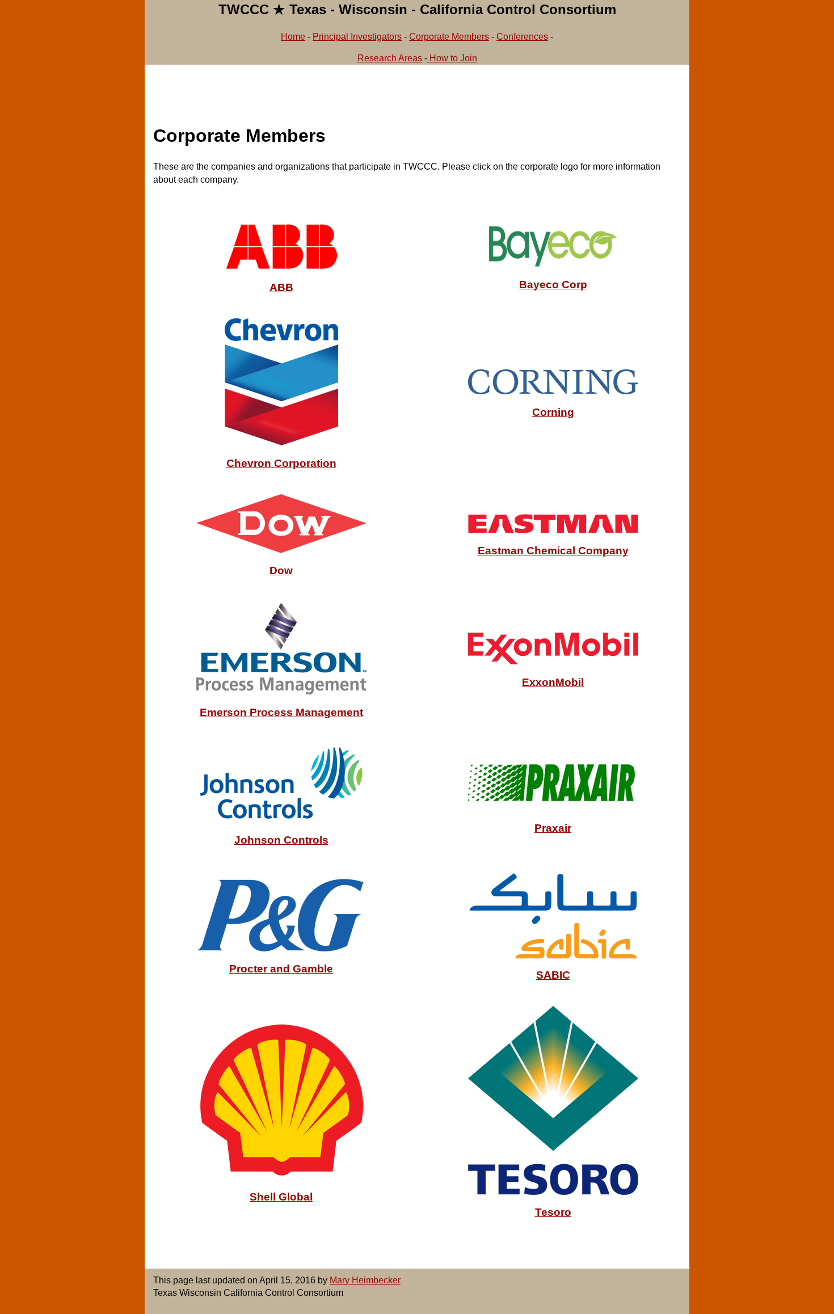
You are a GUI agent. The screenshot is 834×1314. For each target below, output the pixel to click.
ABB (281, 287)
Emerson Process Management (281, 712)
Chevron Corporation (281, 463)
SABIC (553, 975)
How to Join (452, 58)
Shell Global (281, 1197)
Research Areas (389, 58)
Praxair (552, 828)
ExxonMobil (553, 682)
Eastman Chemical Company (553, 551)
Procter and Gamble (281, 969)
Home (293, 36)
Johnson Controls (281, 840)
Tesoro (553, 1212)
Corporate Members (449, 36)
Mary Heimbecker (365, 1280)
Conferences (522, 36)
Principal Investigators (357, 36)
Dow (281, 570)
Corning (553, 412)
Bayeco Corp (553, 284)
